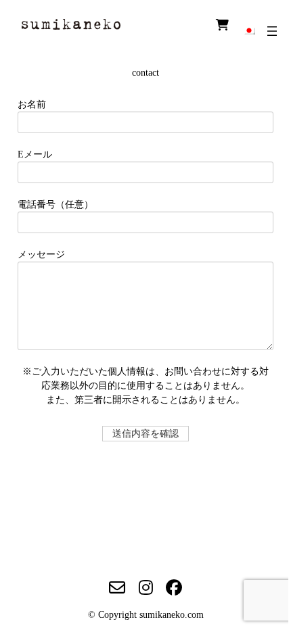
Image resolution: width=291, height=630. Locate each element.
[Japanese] (248, 30)
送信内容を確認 (145, 434)
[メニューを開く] (272, 31)
